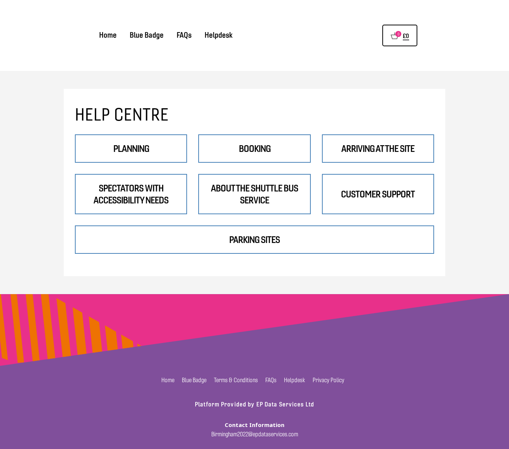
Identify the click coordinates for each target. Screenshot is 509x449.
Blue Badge (147, 35)
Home (108, 35)
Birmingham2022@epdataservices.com (254, 434)
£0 (406, 36)
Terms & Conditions (236, 380)
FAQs (184, 35)
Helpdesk (219, 35)
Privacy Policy (328, 380)
